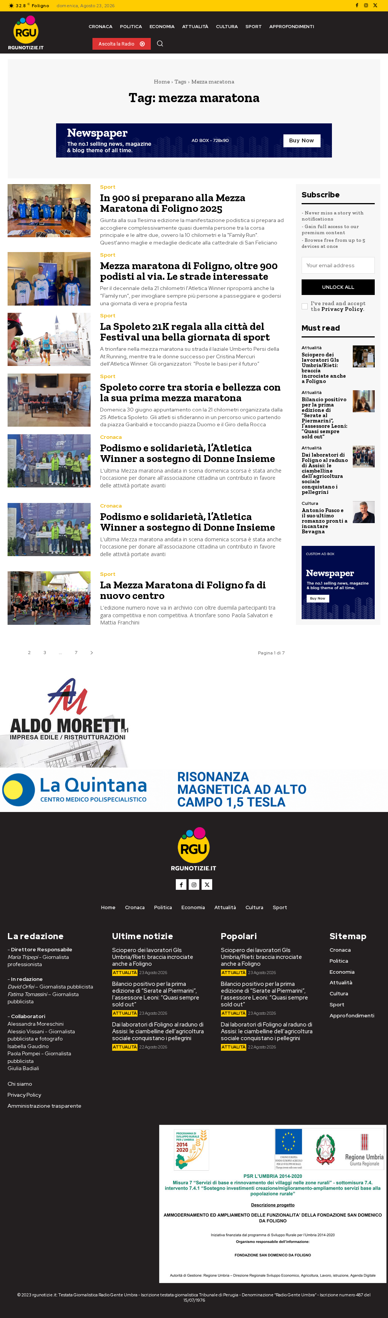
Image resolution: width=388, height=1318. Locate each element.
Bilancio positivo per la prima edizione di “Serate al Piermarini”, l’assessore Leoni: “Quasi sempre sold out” (324, 418)
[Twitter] (375, 5)
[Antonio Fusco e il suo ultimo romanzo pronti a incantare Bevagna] (364, 512)
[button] (159, 43)
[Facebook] (356, 5)
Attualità (312, 347)
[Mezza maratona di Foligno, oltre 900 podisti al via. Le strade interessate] (49, 278)
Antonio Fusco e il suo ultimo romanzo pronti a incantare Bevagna (324, 521)
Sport (108, 186)
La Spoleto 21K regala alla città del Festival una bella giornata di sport (185, 331)
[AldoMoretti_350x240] (66, 765)
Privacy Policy (342, 309)
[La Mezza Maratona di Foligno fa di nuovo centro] (49, 597)
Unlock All (338, 287)
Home (162, 81)
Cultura (310, 503)
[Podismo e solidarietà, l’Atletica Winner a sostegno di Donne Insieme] (49, 460)
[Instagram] (366, 5)
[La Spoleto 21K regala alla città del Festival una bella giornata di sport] (49, 339)
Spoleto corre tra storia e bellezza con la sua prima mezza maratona (190, 392)
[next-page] (91, 653)
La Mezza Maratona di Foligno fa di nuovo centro (183, 590)
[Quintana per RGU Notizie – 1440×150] (194, 808)
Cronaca (111, 437)
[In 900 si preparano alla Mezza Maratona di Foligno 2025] (49, 210)
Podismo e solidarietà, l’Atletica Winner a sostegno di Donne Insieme (187, 453)
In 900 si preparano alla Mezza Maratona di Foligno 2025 (173, 202)
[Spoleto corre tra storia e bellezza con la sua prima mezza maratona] (49, 400)
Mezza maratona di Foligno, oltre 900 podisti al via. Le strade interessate (189, 270)
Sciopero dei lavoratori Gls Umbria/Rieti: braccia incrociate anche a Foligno (324, 368)
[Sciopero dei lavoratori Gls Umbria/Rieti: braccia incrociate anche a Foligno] (364, 356)
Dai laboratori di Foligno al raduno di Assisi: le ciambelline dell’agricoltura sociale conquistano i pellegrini (325, 473)
